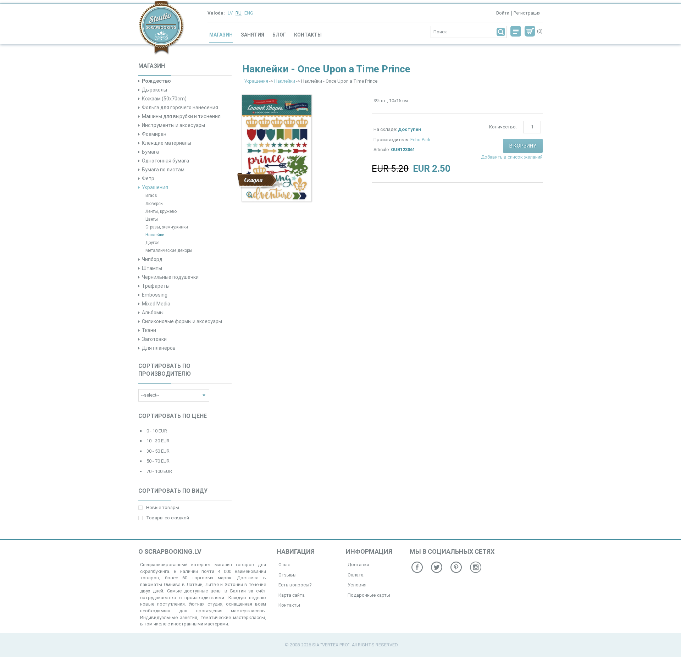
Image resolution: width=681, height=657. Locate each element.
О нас (284, 564)
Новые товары (162, 507)
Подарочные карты (369, 595)
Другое (152, 242)
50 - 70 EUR (158, 461)
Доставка (358, 564)
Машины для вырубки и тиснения (181, 116)
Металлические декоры (168, 250)
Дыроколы (154, 90)
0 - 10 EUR (156, 431)
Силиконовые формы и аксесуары (182, 321)
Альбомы (153, 312)
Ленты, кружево (161, 211)
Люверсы (154, 203)
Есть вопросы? (295, 584)
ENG (248, 13)
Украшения (155, 187)
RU (239, 13)
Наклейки (155, 234)
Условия (357, 584)
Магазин (221, 35)
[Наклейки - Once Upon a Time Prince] (276, 148)
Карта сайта (291, 595)
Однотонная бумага (165, 161)
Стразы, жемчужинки (166, 227)
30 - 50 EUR (158, 451)
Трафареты (156, 286)
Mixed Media (156, 304)
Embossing (154, 295)
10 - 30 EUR (158, 440)
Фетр (148, 178)
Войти (502, 13)
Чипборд (152, 259)
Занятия (252, 35)
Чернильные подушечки (170, 277)
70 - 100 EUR (159, 471)
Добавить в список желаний (512, 157)
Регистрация (527, 13)
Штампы (152, 268)
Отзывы (287, 575)
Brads (151, 195)
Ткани (149, 330)
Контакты (308, 35)
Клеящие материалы (166, 143)
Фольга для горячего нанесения (180, 107)
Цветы (151, 219)
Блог (279, 35)
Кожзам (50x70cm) (164, 98)
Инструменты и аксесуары (173, 125)
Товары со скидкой (167, 517)
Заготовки (154, 339)
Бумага (150, 152)
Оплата (356, 575)
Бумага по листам (163, 169)
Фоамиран (154, 134)
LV (230, 13)
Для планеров (159, 348)
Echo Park (420, 139)
